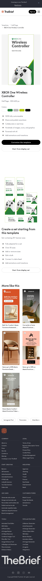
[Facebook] (13, 572)
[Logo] (4, 431)
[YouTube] (29, 572)
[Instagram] (23, 572)
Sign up (32, 12)
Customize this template (21, 142)
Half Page (14, 25)
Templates (5, 25)
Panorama (22, 420)
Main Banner (36, 420)
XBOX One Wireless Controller (14, 28)
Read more (18, 5)
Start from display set (21, 149)
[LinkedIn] (18, 572)
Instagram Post (9, 420)
